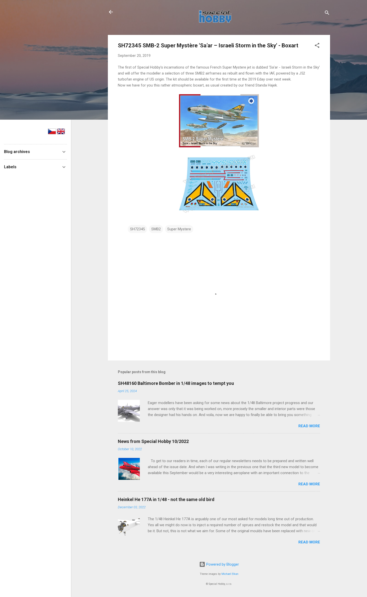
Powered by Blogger (222, 564)
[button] (317, 46)
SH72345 (137, 229)
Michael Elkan (229, 574)
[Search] (327, 13)
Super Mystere (179, 229)
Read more (309, 426)
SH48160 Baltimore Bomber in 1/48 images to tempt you (176, 383)
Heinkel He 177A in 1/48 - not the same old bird (166, 499)
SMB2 (156, 229)
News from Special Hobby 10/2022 (153, 441)
